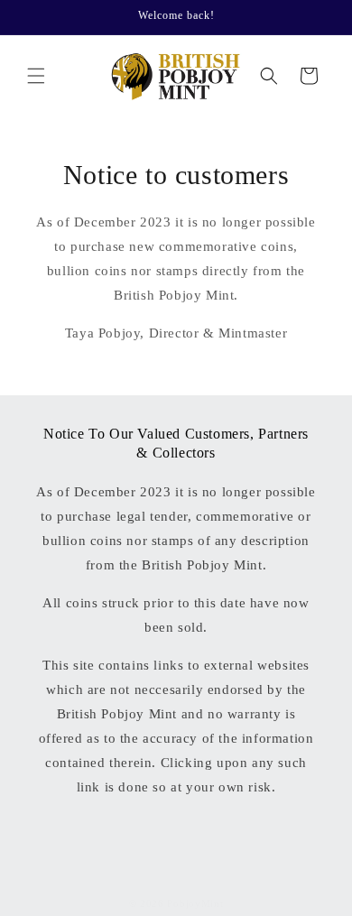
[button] (36, 76)
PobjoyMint (195, 903)
